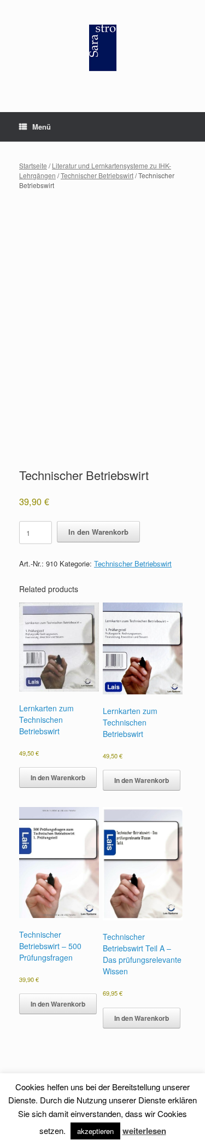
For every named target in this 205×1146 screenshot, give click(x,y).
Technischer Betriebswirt (97, 175)
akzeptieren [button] (95, 1131)
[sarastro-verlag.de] (102, 48)
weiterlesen (144, 1131)
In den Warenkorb (98, 532)
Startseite (33, 165)
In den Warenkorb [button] (58, 777)
